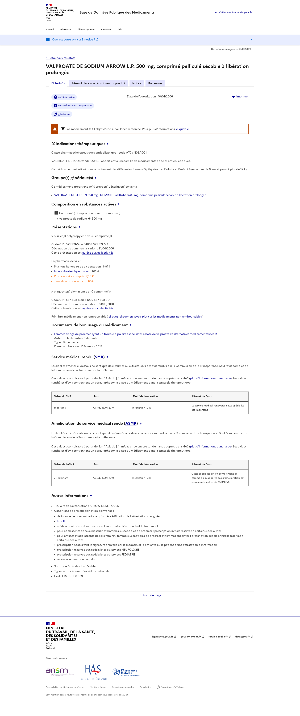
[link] (117, 12)
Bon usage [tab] (155, 83)
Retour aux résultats (62, 58)
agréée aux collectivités (97, 252)
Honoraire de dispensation (72, 271)
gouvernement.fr (191, 637)
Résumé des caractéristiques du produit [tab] (98, 83)
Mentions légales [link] (98, 687)
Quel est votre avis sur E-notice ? (73, 39)
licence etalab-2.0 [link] (116, 694)
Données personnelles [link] (123, 687)
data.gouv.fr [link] (242, 637)
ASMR (130, 423)
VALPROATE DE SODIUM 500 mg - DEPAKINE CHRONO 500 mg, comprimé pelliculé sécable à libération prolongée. (130, 195)
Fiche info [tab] (58, 83)
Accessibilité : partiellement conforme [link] (65, 687)
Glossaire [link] (65, 29)
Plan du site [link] (145, 687)
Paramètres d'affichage (172, 687)
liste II (61, 521)
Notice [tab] (136, 83)
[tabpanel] (150, 339)
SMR (99, 357)
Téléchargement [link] (86, 29)
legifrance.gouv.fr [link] (162, 637)
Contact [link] (106, 29)
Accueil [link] (50, 29)
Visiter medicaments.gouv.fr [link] (235, 12)
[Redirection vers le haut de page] (108, 144)
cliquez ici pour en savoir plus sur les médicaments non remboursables (155, 316)
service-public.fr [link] (218, 637)
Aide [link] (119, 29)
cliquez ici (182, 129)
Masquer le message (251, 39)
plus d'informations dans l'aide (210, 378)
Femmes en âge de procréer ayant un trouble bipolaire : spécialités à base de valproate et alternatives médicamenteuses (134, 334)
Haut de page (152, 595)
